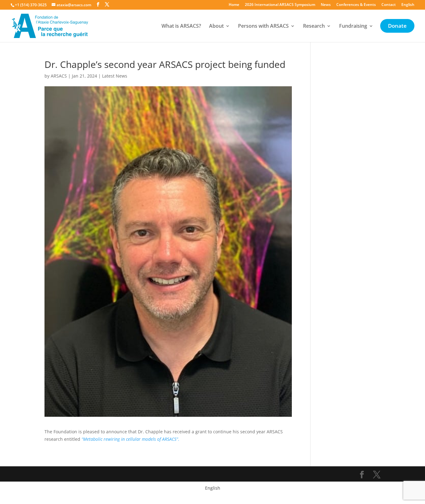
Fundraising (353, 26)
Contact (388, 5)
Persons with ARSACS (263, 26)
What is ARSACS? (181, 26)
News (326, 5)
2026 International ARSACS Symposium (280, 5)
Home (234, 5)
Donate (397, 26)
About (216, 26)
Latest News (114, 76)
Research (314, 26)
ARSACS (59, 76)
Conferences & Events (356, 5)
